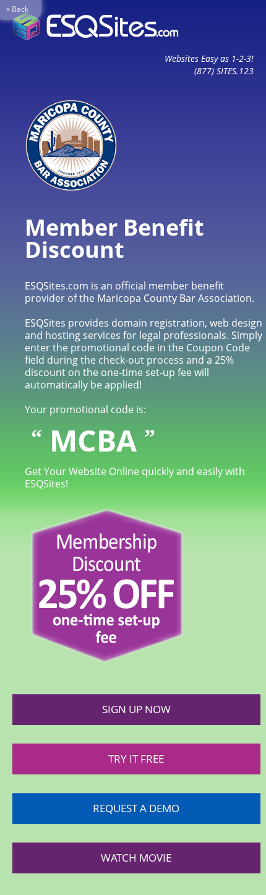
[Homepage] (95, 26)
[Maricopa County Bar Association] (65, 144)
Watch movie (136, 857)
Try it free (136, 759)
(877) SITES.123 (224, 71)
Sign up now (136, 709)
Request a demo (136, 808)
